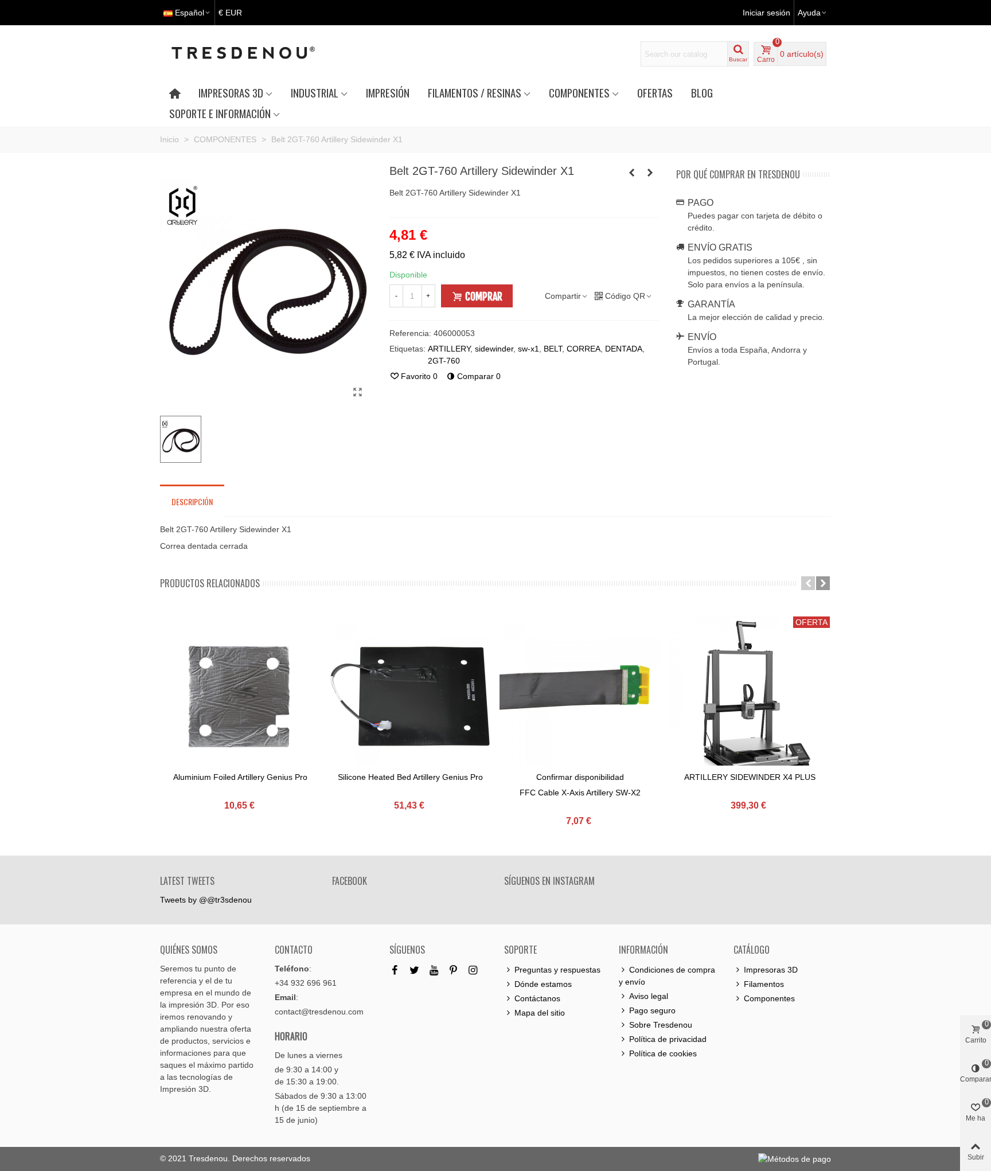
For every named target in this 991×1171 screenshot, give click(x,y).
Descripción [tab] (192, 501)
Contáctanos (537, 998)
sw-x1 (528, 348)
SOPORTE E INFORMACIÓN (220, 113)
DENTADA (623, 348)
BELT (553, 348)
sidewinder (494, 348)
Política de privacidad (668, 1039)
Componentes (769, 998)
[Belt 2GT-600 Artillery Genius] (632, 172)
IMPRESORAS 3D (230, 92)
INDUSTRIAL (314, 92)
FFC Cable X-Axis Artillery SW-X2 (580, 792)
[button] (808, 583)
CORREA (583, 348)
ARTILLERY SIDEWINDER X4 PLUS (750, 777)
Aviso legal (648, 996)
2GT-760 (444, 360)
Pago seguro (652, 1010)
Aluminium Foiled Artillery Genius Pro (240, 777)
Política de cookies (663, 1053)
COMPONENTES (579, 92)
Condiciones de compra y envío (667, 975)
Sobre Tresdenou (660, 1024)
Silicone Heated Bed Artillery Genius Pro (410, 777)
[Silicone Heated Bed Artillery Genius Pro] (410, 697)
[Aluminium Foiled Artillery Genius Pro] (240, 697)
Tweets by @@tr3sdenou (206, 899)
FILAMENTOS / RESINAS (474, 92)
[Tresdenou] (257, 54)
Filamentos (764, 984)
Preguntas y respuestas (557, 969)
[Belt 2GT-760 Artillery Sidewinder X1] (357, 392)
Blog (702, 92)
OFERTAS (655, 92)
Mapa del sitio (539, 1012)
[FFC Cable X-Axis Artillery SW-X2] (580, 697)
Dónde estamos (543, 984)
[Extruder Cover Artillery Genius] (650, 172)
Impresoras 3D (771, 969)
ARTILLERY (449, 348)
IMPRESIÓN (387, 92)
